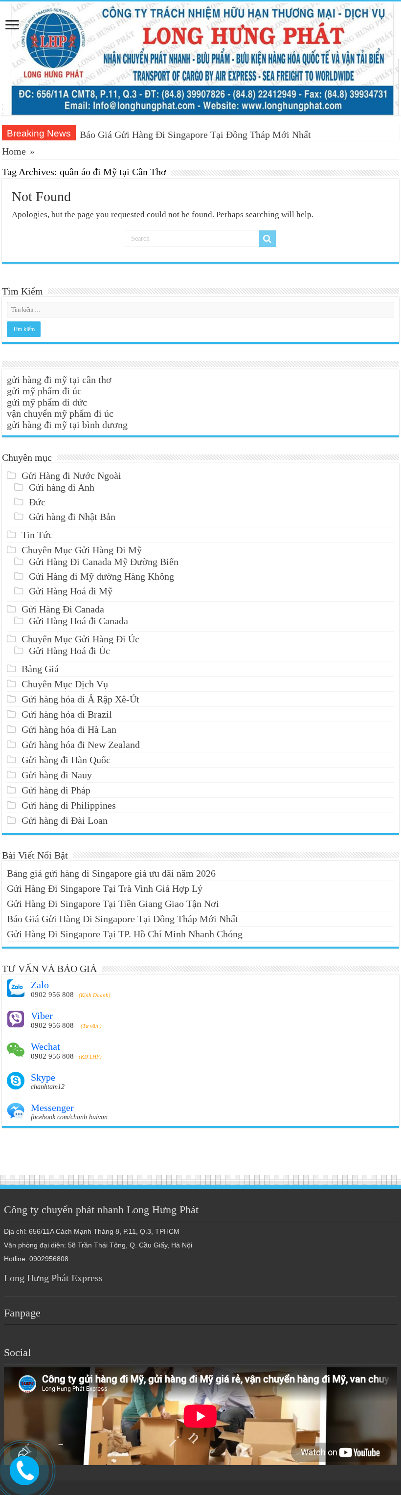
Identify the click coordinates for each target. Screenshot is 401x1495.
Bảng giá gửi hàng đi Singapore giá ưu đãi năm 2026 (111, 873)
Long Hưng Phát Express (53, 1277)
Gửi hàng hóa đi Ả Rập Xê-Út (80, 699)
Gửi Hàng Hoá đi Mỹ (70, 591)
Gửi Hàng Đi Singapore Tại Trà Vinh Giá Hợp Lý (104, 888)
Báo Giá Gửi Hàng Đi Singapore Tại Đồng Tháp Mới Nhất (195, 134)
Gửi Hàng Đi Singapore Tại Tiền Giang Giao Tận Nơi (113, 903)
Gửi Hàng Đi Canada (63, 609)
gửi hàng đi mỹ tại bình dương (67, 424)
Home (14, 151)
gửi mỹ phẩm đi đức (47, 402)
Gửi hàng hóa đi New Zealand (81, 744)
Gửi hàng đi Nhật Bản (72, 516)
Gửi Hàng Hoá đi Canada (78, 620)
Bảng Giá (40, 668)
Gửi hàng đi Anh (61, 487)
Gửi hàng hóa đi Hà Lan (69, 729)
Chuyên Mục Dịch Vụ (65, 684)
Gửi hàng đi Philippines (69, 805)
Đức (37, 502)
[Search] (267, 238)
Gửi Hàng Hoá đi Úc (69, 650)
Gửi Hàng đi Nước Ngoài (71, 475)
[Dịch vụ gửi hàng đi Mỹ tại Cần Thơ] (200, 58)
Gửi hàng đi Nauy (57, 775)
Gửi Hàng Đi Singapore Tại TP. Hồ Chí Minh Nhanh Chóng (125, 934)
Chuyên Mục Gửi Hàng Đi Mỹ (82, 549)
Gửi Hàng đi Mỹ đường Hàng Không (101, 576)
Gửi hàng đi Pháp (56, 790)
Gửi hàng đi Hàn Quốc (66, 759)
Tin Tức (37, 534)
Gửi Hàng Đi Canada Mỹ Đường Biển (103, 561)
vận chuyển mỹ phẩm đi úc (60, 413)
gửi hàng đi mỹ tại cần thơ (59, 379)
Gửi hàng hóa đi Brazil (67, 714)
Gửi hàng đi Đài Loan (65, 820)
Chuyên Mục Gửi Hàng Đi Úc (80, 639)
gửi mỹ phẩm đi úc (44, 390)
